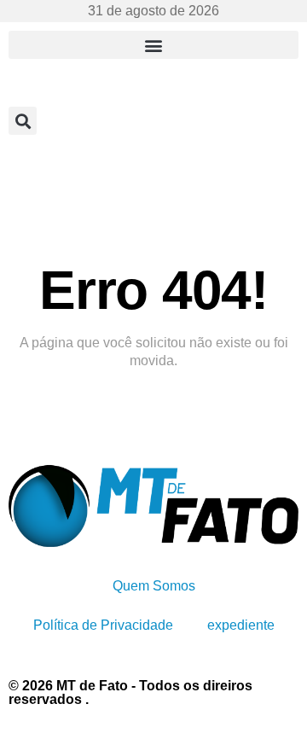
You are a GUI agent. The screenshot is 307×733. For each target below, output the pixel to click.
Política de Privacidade (103, 625)
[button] (153, 45)
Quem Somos (154, 586)
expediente (241, 625)
